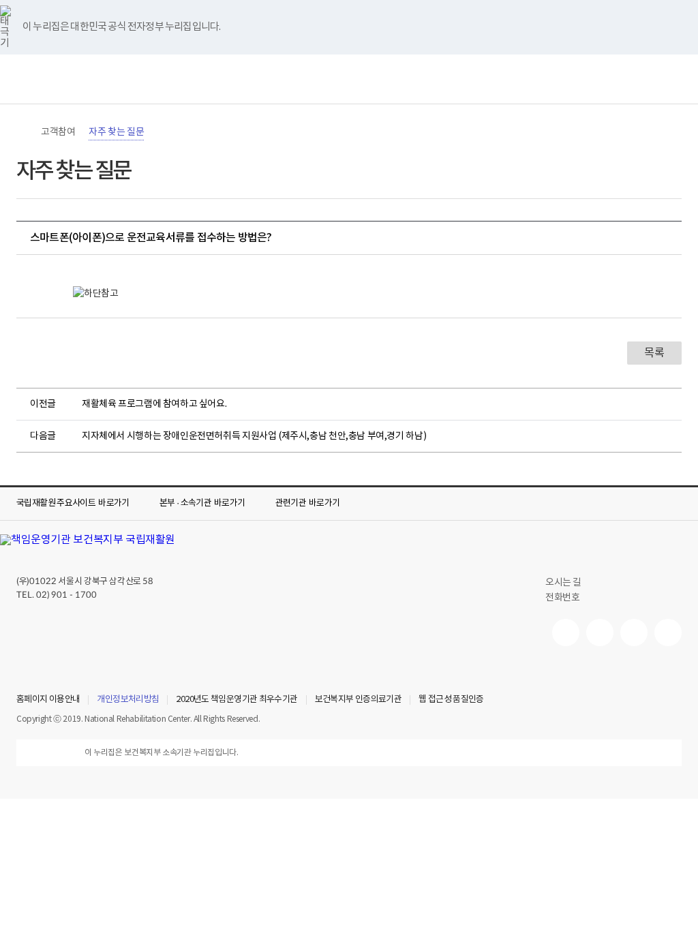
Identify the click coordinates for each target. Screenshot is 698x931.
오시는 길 (563, 582)
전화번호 (562, 597)
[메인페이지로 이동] (349, 79)
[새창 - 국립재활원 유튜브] (565, 632)
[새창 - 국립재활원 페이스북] (668, 632)
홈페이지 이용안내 (48, 700)
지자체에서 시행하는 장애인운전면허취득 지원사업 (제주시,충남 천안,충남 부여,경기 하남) (254, 436)
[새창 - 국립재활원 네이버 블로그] (599, 632)
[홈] (23, 132)
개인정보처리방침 (128, 700)
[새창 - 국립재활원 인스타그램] (634, 632)
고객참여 (58, 132)
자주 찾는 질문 (116, 132)
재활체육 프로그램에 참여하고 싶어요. (154, 404)
